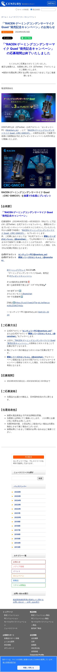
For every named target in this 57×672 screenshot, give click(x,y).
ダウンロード (9, 648)
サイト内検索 (23, 9)
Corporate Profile (37, 655)
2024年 (17, 500)
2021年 (17, 513)
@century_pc (12, 130)
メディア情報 (18, 567)
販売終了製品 (36, 628)
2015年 (17, 539)
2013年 (17, 547)
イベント (16, 571)
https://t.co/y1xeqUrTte (26, 302)
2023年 (17, 505)
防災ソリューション (11, 615)
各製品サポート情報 (11, 638)
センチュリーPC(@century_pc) (32, 254)
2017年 (17, 530)
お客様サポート (8, 635)
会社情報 (33, 635)
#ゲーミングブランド (16, 270)
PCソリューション (11, 618)
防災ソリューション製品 (40, 615)
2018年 (17, 526)
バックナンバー (20, 486)
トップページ (8, 612)
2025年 (17, 496)
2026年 (17, 492)
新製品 (16, 580)
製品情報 (33, 612)
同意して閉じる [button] (28, 667)
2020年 (17, 517)
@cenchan (27, 293)
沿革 (33, 642)
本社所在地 (35, 648)
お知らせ (16, 562)
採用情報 (34, 651)
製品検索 (36, 9)
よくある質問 (9, 642)
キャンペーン (18, 576)
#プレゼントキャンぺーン (20, 276)
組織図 (33, 645)
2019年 (17, 522)
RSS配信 (28, 457)
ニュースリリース (10, 628)
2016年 (17, 534)
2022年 (17, 509)
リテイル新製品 (19, 585)
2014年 (17, 543)
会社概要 (34, 638)
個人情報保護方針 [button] (9, 662)
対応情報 (7, 645)
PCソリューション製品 (40, 618)
